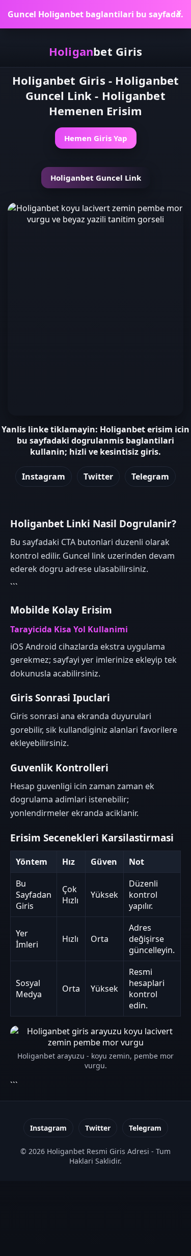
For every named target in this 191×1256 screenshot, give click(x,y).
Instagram (43, 476)
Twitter (98, 476)
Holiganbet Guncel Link (95, 178)
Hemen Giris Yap (95, 138)
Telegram (150, 476)
